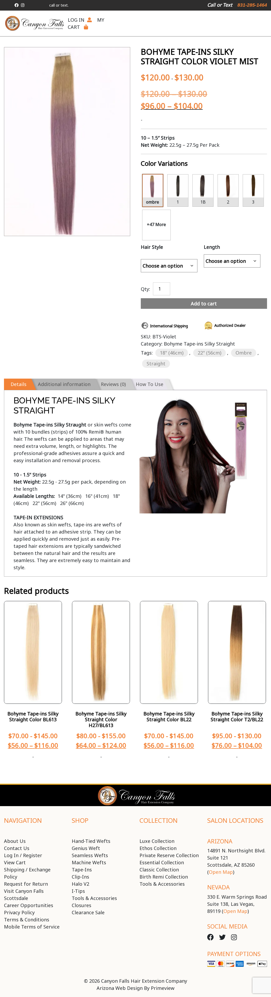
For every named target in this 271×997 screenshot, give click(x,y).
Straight (156, 363)
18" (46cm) (171, 353)
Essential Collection (161, 862)
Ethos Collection (158, 848)
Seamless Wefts (90, 855)
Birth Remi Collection (163, 877)
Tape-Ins (82, 869)
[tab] (17, 384)
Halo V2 (80, 884)
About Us (15, 841)
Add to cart (204, 303)
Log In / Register (23, 855)
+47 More (156, 224)
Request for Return (26, 884)
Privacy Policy (19, 912)
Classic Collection (159, 869)
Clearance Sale (88, 912)
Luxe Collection (156, 841)
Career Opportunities (28, 905)
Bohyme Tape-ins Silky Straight (199, 344)
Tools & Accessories (94, 898)
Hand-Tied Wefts (91, 841)
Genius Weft (86, 848)
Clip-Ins (80, 877)
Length (212, 247)
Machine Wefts (89, 862)
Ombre (244, 353)
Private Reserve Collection (169, 855)
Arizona (219, 841)
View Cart (15, 862)
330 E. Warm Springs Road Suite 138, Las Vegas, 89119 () (237, 904)
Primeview (162, 988)
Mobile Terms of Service (32, 927)
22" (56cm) (209, 353)
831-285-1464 (252, 5)
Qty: (145, 288)
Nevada (218, 887)
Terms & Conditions (26, 919)
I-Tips (78, 891)
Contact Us (16, 848)
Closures (81, 905)
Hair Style (152, 247)
